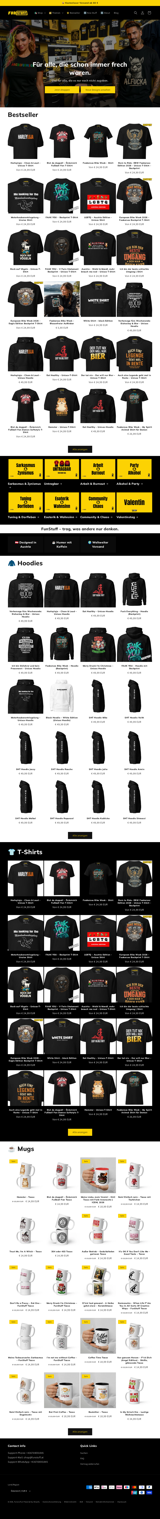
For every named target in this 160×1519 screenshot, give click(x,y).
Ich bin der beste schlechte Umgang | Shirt (134, 270)
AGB (81, 1502)
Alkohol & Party (128, 484)
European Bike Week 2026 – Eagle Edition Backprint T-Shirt (25, 322)
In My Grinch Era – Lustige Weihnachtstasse (134, 1413)
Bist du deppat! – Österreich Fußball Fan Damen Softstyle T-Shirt (25, 430)
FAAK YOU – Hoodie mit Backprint (134, 667)
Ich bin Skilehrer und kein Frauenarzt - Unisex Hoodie (26, 667)
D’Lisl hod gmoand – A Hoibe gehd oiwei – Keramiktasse (98, 1304)
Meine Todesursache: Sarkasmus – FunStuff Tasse (25, 1358)
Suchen (84, 1453)
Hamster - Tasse (26, 1197)
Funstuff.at (18, 1502)
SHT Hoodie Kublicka (98, 818)
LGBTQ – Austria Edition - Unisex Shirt (98, 218)
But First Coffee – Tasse (62, 1412)
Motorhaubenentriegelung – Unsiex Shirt (25, 218)
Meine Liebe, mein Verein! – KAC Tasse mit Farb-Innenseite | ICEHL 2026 (98, 1200)
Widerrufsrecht (70, 1502)
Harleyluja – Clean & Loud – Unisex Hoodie (25, 376)
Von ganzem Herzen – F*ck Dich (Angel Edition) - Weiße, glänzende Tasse (134, 1360)
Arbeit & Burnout (92, 484)
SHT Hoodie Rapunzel (62, 818)
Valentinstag (126, 517)
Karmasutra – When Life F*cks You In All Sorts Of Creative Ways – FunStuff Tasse (134, 1306)
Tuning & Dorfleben (22, 517)
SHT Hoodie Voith (134, 717)
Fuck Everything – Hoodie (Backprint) (134, 612)
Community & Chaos (94, 517)
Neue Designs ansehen (98, 89)
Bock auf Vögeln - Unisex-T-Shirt (25, 270)
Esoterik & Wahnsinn (59, 517)
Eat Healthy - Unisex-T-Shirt (62, 375)
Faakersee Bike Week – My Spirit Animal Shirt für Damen (134, 428)
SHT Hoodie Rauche (61, 769)
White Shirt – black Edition (98, 321)
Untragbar (51, 484)
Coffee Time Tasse (98, 1357)
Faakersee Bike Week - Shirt (98, 163)
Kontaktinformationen (105, 1502)
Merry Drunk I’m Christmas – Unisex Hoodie (98, 667)
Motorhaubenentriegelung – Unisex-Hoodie (25, 718)
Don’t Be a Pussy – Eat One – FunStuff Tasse (25, 1304)
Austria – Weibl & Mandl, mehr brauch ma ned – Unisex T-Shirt (98, 270)
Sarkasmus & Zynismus (24, 484)
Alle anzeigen (80, 449)
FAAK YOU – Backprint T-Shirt (62, 217)
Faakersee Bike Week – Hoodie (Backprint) (61, 667)
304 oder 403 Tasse (61, 1251)
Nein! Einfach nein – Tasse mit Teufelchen (134, 1198)
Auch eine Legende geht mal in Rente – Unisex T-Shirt (134, 376)
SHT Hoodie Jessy (25, 769)
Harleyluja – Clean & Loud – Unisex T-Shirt (25, 164)
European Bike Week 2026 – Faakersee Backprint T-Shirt (134, 218)
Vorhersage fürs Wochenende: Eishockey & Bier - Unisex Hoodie (134, 323)
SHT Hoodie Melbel (25, 818)
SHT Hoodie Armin (134, 769)
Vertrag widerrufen (89, 1464)
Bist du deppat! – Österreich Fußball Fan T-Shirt (62, 164)
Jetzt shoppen (62, 89)
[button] (39, 13)
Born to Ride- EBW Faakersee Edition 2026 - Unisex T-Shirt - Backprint (134, 165)
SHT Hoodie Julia (98, 769)
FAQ (82, 1458)
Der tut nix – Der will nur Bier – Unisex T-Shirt (98, 376)
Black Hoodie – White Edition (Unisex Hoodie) (62, 718)
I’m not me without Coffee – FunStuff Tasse (62, 1358)
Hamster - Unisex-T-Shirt (61, 427)
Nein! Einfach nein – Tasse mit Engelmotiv (25, 1413)
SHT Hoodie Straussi (134, 818)
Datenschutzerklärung (52, 1502)
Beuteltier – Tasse (98, 1412)
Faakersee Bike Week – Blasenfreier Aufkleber (62, 322)
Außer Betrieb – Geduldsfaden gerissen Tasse (98, 1252)
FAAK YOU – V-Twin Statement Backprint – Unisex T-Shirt (61, 270)
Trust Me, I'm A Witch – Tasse (26, 1251)
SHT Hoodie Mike (98, 717)
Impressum (121, 1502)
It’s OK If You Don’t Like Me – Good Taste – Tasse (134, 1252)
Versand (89, 1502)
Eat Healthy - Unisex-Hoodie (98, 427)
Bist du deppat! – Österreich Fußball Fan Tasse (62, 1198)
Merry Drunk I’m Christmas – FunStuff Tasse (62, 1304)
